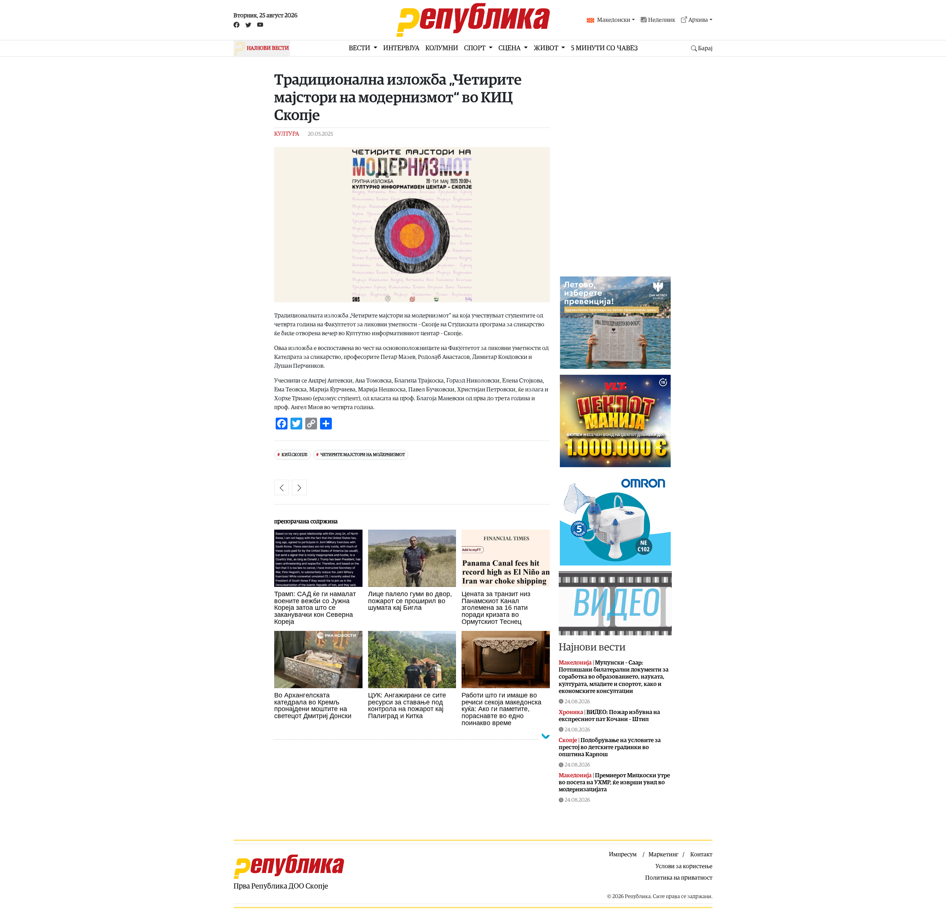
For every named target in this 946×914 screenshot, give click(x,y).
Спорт (475, 48)
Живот (547, 48)
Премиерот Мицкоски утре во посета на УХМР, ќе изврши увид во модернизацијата (614, 782)
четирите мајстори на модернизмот (362, 455)
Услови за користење (684, 866)
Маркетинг (663, 854)
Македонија (575, 663)
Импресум (623, 854)
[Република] (473, 20)
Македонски (613, 20)
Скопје (568, 740)
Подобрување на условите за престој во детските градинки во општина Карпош (610, 747)
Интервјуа (401, 48)
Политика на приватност (678, 878)
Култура (286, 134)
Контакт (701, 854)
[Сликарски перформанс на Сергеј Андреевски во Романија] (281, 487)
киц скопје (294, 455)
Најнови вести (592, 647)
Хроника (571, 712)
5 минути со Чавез (604, 48)
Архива (698, 20)
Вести (360, 48)
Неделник (661, 20)
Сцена (510, 48)
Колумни (441, 48)
